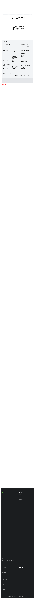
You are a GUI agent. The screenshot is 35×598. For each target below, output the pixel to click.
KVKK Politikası (21, 596)
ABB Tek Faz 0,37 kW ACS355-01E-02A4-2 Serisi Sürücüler (10, 417)
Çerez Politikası (25, 596)
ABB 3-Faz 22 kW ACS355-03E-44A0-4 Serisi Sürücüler (9, 86)
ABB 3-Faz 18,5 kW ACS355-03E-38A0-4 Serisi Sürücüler (9, 152)
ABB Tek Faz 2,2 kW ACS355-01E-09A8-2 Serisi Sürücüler (10, 351)
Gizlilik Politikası (16, 596)
